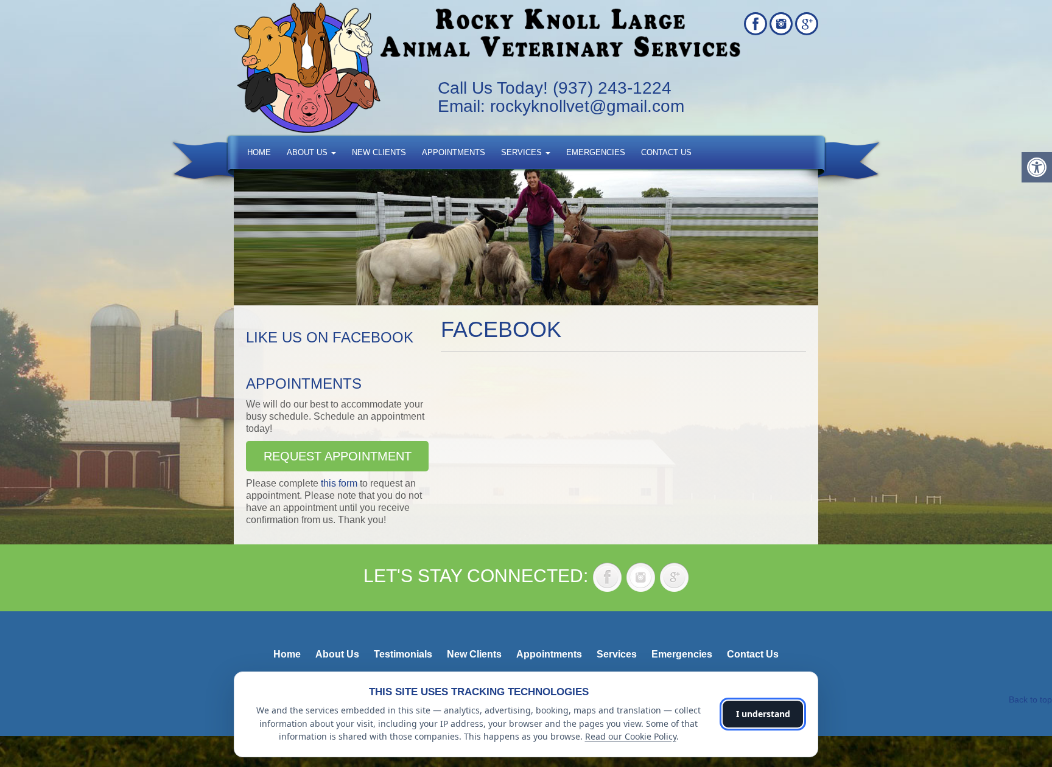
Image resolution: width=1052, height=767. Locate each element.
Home (259, 152)
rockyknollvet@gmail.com (587, 106)
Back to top (1030, 699)
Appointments (453, 152)
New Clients (379, 152)
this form (339, 483)
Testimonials (403, 654)
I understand (763, 714)
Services (522, 152)
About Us (308, 152)
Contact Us (666, 152)
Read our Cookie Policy (630, 736)
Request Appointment (338, 456)
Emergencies (595, 152)
